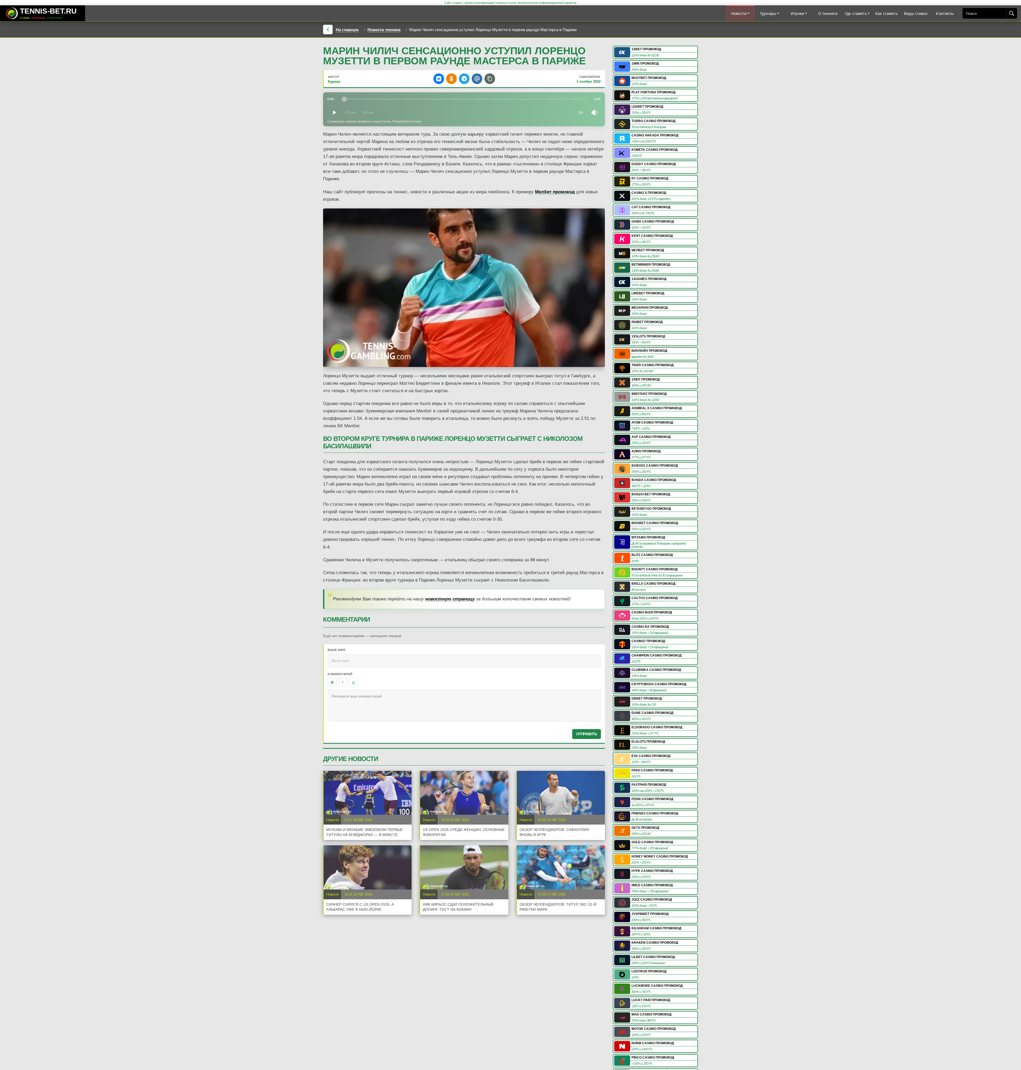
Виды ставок (915, 13)
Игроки (797, 13)
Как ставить (886, 13)
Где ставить (856, 13)
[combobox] (984, 13)
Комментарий (340, 674)
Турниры (768, 13)
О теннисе (828, 13)
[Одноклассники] (451, 78)
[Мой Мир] (477, 78)
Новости (739, 13)
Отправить (586, 734)
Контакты (945, 13)
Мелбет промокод (555, 191)
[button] (489, 78)
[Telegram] (464, 78)
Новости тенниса (383, 29)
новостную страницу (450, 598)
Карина (334, 81)
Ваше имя (336, 649)
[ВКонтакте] (438, 78)
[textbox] (464, 706)
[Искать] (1011, 13)
